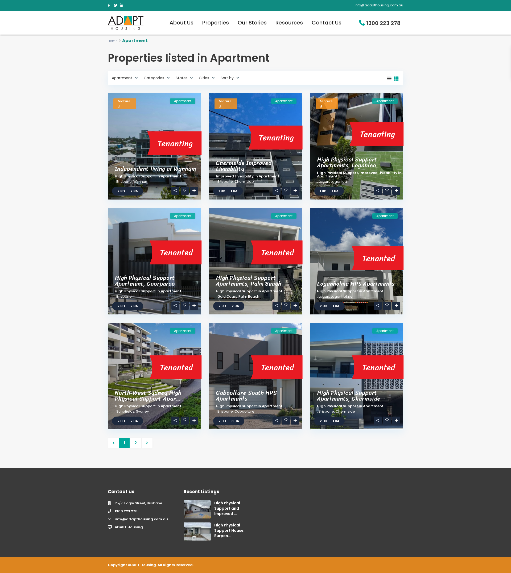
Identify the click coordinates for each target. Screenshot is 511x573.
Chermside (244, 181)
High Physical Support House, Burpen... (229, 530)
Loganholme (342, 296)
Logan (324, 181)
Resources (289, 22)
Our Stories (252, 22)
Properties (215, 22)
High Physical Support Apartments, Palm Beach (248, 281)
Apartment (171, 176)
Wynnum (141, 181)
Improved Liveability (235, 176)
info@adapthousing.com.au (141, 519)
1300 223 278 (383, 23)
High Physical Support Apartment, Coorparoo (145, 281)
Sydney (142, 411)
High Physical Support (135, 176)
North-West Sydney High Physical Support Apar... (148, 396)
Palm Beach (248, 296)
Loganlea (339, 181)
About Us (181, 22)
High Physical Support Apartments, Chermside (348, 396)
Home (112, 41)
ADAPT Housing (129, 527)
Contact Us (326, 22)
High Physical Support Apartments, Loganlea (347, 162)
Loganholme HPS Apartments (356, 284)
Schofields (125, 411)
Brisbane (124, 181)
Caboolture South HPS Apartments (246, 396)
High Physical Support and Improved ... (227, 508)
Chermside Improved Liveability (243, 166)
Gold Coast (227, 296)
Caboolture (244, 411)
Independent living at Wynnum (155, 169)
